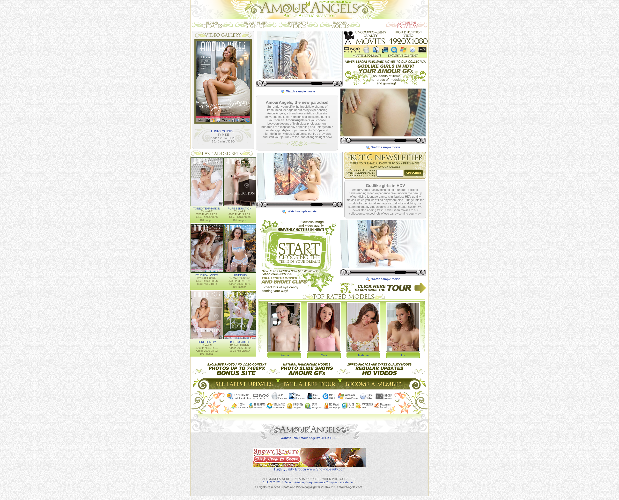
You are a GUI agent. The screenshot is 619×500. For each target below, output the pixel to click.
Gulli (324, 355)
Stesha (284, 355)
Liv (403, 355)
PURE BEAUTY (207, 342)
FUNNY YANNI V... (223, 131)
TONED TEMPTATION (206, 208)
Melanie (363, 355)
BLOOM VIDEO (239, 342)
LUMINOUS (240, 275)
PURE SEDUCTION (239, 208)
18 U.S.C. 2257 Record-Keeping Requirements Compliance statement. (309, 482)
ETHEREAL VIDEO (206, 275)
